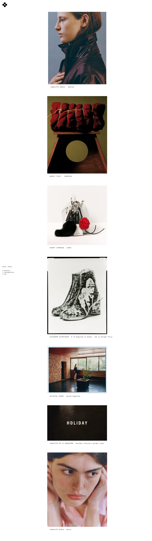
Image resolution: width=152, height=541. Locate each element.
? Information (8, 272)
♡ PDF (4, 274)
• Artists (6, 270)
